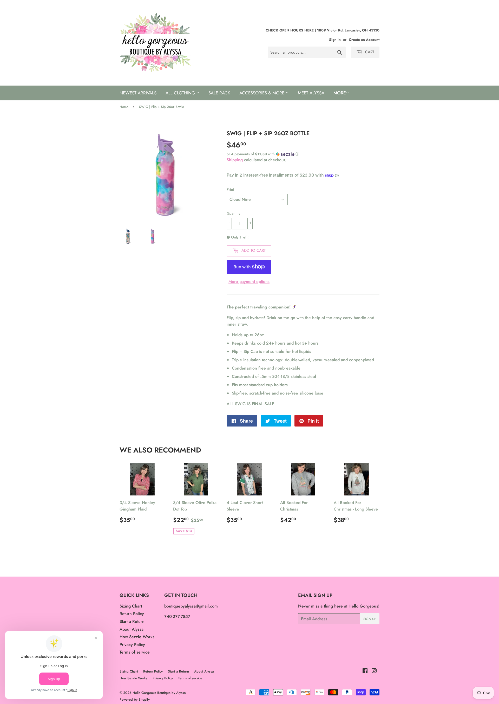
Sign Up (369, 618)
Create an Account (364, 39)
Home (124, 106)
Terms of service (135, 652)
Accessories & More (262, 93)
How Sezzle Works (137, 637)
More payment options (249, 282)
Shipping (235, 160)
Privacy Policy (132, 645)
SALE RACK (219, 93)
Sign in (335, 39)
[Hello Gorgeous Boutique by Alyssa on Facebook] (365, 671)
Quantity (233, 213)
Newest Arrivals (138, 93)
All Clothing (181, 93)
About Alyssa (131, 629)
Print (230, 189)
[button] (303, 154)
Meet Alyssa (311, 93)
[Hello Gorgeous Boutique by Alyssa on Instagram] (374, 671)
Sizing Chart (131, 606)
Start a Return (132, 621)
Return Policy (132, 614)
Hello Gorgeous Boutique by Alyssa (159, 692)
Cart (369, 52)
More (339, 93)
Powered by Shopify (135, 699)
